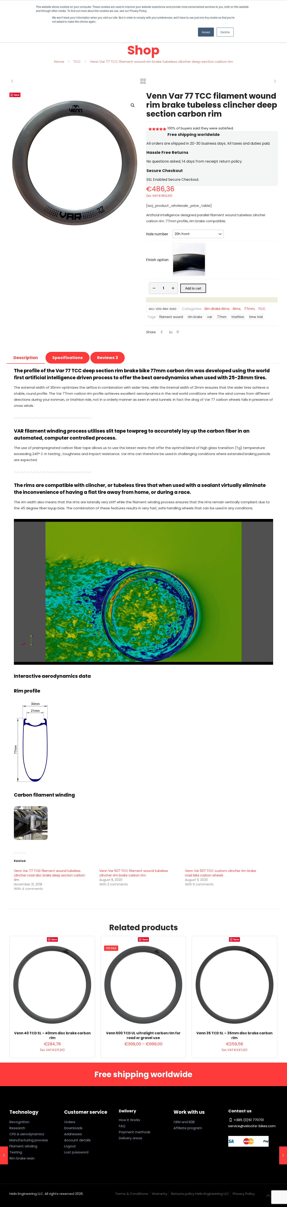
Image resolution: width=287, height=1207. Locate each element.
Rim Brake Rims (216, 308)
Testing (15, 1152)
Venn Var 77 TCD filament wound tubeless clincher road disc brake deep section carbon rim (49, 875)
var (209, 317)
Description (25, 357)
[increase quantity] (173, 288)
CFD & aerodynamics (26, 1134)
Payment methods (134, 1132)
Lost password (76, 1152)
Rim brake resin (22, 1158)
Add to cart (193, 288)
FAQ (122, 1126)
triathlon (237, 317)
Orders (69, 1122)
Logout (70, 1146)
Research (17, 1128)
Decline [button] (225, 32)
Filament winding (23, 1146)
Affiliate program (188, 1128)
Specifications (67, 357)
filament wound (171, 317)
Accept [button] (206, 32)
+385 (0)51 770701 (248, 1120)
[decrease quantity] (154, 288)
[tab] (26, 357)
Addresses (73, 1134)
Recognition (19, 1122)
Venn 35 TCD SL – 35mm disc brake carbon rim (234, 1035)
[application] (143, 592)
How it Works (129, 1120)
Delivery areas (130, 1138)
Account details (77, 1140)
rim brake (195, 317)
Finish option (157, 259)
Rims (237, 308)
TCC (77, 61)
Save (17, 94)
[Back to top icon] (268, 1196)
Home (59, 61)
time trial (256, 317)
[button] (132, 105)
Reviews (107, 357)
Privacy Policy (244, 1193)
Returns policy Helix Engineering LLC (200, 1193)
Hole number (157, 234)
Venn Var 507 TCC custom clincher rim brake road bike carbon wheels (220, 873)
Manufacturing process (28, 1140)
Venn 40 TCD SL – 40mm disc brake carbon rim (52, 1035)
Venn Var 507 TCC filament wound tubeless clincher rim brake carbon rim (133, 873)
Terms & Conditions (131, 1193)
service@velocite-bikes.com (252, 1126)
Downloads (73, 1128)
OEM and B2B (184, 1122)
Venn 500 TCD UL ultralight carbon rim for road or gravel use (143, 1035)
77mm (249, 308)
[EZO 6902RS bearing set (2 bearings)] (283, 1155)
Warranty (159, 1193)
